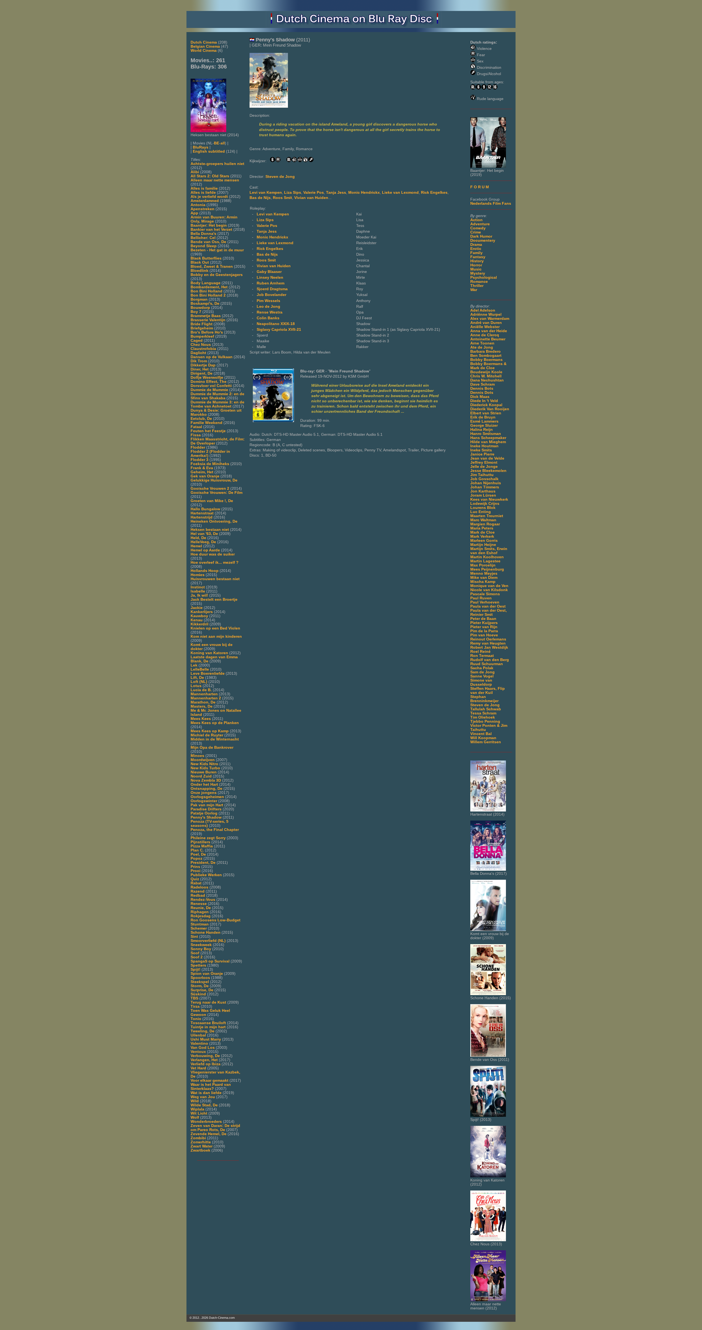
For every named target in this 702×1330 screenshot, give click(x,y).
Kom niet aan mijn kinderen (216, 636)
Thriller (476, 286)
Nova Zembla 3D (206, 780)
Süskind (198, 994)
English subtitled (209, 151)
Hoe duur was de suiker (213, 554)
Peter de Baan (483, 619)
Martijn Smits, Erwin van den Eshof (488, 551)
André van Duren (486, 323)
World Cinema (204, 51)
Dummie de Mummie (209, 390)
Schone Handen (205, 932)
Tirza (195, 1006)
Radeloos (199, 887)
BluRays (200, 147)
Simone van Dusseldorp (481, 682)
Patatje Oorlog (204, 813)
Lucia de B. (201, 690)
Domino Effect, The (209, 382)
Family (476, 253)
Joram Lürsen (483, 495)
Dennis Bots (481, 388)
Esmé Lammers (484, 421)
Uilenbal (198, 1035)
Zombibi (198, 1138)
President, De (203, 863)
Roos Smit (282, 198)
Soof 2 (197, 957)
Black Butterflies (206, 258)
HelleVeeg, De (203, 542)
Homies (198, 575)
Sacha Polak (481, 668)
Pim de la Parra (484, 631)
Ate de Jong (481, 347)
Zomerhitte (201, 1142)
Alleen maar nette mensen (215, 180)
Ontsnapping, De (206, 789)
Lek (194, 665)
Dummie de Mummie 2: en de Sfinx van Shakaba (217, 396)
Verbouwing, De (205, 1056)
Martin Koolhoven (487, 557)
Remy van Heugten (488, 643)
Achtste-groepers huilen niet (217, 164)
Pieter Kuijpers (484, 623)
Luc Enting (480, 512)
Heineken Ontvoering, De (214, 521)
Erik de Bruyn (483, 417)
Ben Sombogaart (486, 356)
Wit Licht (199, 1113)
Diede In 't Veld (484, 401)
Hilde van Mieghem (488, 442)
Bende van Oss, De (208, 242)
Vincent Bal (481, 734)
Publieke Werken (206, 875)
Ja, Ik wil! (199, 595)
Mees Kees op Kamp (210, 731)
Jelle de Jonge (484, 467)
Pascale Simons (485, 594)
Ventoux (198, 1052)
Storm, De (200, 986)
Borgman (199, 299)
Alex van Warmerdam (489, 319)
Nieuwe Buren (204, 772)
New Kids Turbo (205, 768)
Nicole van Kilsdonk (489, 590)
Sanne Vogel (482, 676)
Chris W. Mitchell (486, 376)
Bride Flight (202, 324)
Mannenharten (204, 694)
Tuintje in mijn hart (208, 1027)
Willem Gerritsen (485, 742)
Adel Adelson (482, 310)
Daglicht (198, 353)
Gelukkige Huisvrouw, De (214, 480)
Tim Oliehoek (482, 717)
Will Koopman (483, 738)
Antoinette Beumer (487, 339)
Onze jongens (204, 793)
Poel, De (198, 854)
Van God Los (203, 1048)
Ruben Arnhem (270, 283)
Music (476, 269)
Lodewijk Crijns (484, 504)
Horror (476, 265)
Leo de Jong (268, 306)
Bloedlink (199, 271)
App (194, 213)
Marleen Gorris (484, 541)
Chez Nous (201, 345)
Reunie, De (201, 908)
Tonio (196, 1019)
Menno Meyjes (483, 573)
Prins (195, 867)
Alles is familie (204, 188)
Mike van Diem (483, 578)
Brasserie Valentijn (208, 320)
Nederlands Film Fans (490, 203)
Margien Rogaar (485, 524)
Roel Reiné (480, 652)
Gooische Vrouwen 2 (210, 488)
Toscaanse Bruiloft (208, 1023)
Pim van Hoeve (484, 635)
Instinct (198, 587)
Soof (195, 953)
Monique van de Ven (489, 586)
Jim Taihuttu (482, 475)
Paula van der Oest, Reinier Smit (488, 612)
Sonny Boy (201, 949)
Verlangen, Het (204, 1060)
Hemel (196, 546)
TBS (194, 998)
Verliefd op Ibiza (205, 1064)
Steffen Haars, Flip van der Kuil (487, 691)
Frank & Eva (202, 468)
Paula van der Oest (488, 606)
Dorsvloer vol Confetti (211, 386)
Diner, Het (200, 369)
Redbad (198, 895)
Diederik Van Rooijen (489, 409)
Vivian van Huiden (311, 198)
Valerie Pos (313, 192)
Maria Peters (481, 528)
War (473, 290)
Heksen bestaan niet (210, 530)
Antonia (198, 205)
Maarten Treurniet (486, 516)
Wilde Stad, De (204, 1105)
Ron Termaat (482, 656)
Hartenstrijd (202, 517)
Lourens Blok (483, 508)
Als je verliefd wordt (209, 197)
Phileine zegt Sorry (208, 838)
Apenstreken (202, 209)
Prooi (195, 871)
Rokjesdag (201, 916)
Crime (475, 232)
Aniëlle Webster (485, 327)
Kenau (197, 620)
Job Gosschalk (484, 479)
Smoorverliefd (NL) (208, 941)
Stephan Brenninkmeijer (484, 699)
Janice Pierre (482, 454)
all (222, 143)
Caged (197, 340)
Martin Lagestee (485, 561)
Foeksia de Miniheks (210, 464)
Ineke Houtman (484, 446)
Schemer (199, 928)
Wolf (195, 1117)
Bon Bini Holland (206, 291)
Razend (198, 891)
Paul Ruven (481, 598)
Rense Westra (269, 312)
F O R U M (479, 187)
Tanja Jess (336, 192)
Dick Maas (479, 397)
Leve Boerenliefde (208, 673)
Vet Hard (198, 1068)
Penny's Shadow (206, 817)
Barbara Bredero (485, 351)
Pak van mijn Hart (207, 805)
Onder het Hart (204, 784)
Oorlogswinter (204, 801)
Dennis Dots (481, 393)
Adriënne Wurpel (486, 314)
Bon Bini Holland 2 (208, 295)
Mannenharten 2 (206, 698)
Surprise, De (202, 990)
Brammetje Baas (206, 316)
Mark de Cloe (482, 532)
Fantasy (477, 257)
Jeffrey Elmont (483, 462)
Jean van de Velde (487, 458)
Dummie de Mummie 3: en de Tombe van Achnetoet (217, 404)
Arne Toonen (482, 343)
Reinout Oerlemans (488, 639)
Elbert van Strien (485, 413)
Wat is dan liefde (206, 1093)
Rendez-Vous (203, 900)
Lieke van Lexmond (400, 192)
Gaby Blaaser (269, 272)
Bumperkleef (202, 336)
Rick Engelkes (434, 192)
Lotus (196, 686)
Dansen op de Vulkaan (212, 357)
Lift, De (197, 678)
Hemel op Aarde (205, 550)
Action (476, 220)
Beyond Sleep (204, 246)
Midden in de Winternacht (215, 739)
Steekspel (200, 982)
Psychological (483, 277)
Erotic (475, 249)
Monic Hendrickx (364, 192)
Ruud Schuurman (486, 664)
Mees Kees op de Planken (215, 723)
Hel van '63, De (204, 534)
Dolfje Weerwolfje (207, 377)
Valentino (199, 1043)
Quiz (195, 879)
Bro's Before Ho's (207, 332)
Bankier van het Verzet (211, 229)
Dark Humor (481, 236)
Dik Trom (199, 361)
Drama (476, 245)
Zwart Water (202, 1146)
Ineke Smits (481, 450)
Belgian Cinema (205, 46)
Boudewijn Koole (486, 372)
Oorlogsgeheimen (207, 797)
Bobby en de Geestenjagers (217, 275)
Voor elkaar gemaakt (209, 1080)
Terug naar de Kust (208, 1002)
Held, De (198, 538)
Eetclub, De (201, 419)
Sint (194, 937)
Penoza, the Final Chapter (215, 830)
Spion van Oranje (207, 974)
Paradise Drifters (206, 809)
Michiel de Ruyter (207, 735)
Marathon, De (203, 702)
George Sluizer (484, 425)
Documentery (482, 240)
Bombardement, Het (209, 287)
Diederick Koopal (486, 405)
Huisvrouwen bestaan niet (215, 579)
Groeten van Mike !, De (212, 501)
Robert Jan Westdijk (489, 647)
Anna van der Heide (488, 331)
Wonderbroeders (206, 1122)
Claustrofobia (203, 349)
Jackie (197, 608)
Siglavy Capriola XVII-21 (279, 329)
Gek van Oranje (205, 476)
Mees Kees (201, 719)
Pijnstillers (200, 842)
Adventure (480, 224)
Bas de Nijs (260, 198)
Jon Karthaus (483, 491)
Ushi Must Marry (206, 1039)
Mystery (477, 273)
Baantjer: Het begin (209, 225)
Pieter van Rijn (483, 627)
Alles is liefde (203, 192)
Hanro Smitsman (485, 434)
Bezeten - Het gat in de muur (217, 250)
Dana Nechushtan (487, 380)
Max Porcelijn (483, 565)
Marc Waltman (483, 520)
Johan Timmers (484, 487)
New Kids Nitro (204, 764)
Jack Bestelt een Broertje (214, 599)
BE (216, 143)
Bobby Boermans (486, 360)
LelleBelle (200, 669)
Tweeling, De (202, 1031)
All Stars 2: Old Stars (210, 176)
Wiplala (197, 1109)
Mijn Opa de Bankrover (212, 747)
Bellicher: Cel (203, 238)
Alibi (195, 172)
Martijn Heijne (483, 545)
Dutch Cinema (204, 42)
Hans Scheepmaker (488, 438)
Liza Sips (292, 192)
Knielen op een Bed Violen (215, 628)
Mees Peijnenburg (487, 569)
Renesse (199, 904)
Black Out (200, 262)
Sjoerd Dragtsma (272, 289)
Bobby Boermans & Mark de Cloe (488, 366)
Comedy (478, 228)
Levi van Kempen (266, 192)
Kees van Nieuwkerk (489, 499)
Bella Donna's (203, 234)
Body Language (205, 283)
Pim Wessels (268, 301)
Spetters (198, 965)
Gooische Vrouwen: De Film (216, 493)
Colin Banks (268, 318)
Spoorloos (200, 978)
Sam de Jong (482, 672)
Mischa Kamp (483, 582)
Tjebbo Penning (485, 721)
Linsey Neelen (270, 277)
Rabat (196, 883)
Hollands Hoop (205, 571)
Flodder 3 (199, 460)
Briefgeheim (202, 328)
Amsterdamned (205, 201)
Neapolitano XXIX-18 (276, 324)
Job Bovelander (271, 295)
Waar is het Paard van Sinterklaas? (211, 1087)
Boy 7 (196, 312)
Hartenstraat (202, 513)
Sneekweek (201, 945)
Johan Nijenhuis (485, 483)
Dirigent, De (202, 373)
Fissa (196, 435)
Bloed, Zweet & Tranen (212, 266)
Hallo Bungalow (205, 509)
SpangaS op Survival (210, 961)
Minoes (197, 756)
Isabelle (198, 591)
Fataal (196, 427)
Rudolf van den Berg (489, 660)
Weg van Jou (203, 1097)
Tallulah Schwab (485, 709)
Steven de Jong (485, 705)
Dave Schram (482, 384)
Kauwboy (199, 616)
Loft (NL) (199, 682)
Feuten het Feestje (208, 431)
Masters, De (202, 706)
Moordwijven (203, 760)
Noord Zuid (201, 776)
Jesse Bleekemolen (488, 471)
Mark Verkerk (482, 536)
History (477, 261)
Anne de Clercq (484, 335)
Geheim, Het (202, 472)
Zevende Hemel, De (209, 1134)
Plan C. (197, 850)
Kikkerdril (199, 624)
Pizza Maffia (202, 846)
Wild (195, 1101)
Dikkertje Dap (203, 365)
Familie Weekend (206, 423)
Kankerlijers (202, 612)
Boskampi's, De (205, 303)
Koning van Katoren (209, 653)
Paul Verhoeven (484, 602)
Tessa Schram (483, 713)
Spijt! (195, 969)
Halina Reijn (481, 430)
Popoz (196, 858)
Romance (479, 282)
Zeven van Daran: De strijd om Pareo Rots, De (215, 1128)
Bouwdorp (200, 308)
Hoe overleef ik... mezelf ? (215, 562)
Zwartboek (200, 1150)
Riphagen (200, 912)
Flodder (198, 447)
